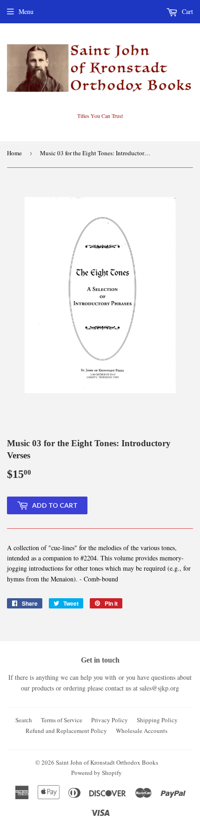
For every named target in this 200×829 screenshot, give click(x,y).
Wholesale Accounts (141, 730)
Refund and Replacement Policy (66, 730)
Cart (186, 11)
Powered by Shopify (96, 772)
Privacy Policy (109, 720)
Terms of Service (61, 720)
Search (23, 720)
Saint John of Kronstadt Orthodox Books (107, 762)
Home (14, 153)
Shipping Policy (157, 720)
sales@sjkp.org (159, 688)
